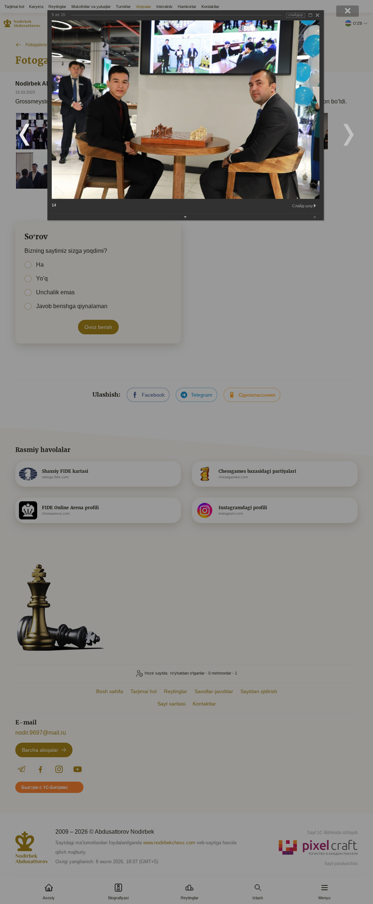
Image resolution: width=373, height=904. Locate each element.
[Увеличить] (310, 15)
